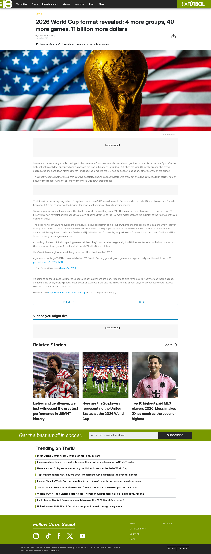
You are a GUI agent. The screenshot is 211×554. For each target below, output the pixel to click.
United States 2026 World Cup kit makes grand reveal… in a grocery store (79, 506)
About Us (167, 523)
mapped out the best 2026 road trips (67, 292)
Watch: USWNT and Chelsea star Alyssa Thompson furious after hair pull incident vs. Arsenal (90, 493)
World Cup (22, 4)
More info (54, 550)
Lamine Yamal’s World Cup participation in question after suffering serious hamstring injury (89, 481)
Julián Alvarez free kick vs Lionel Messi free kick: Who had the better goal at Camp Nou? (88, 487)
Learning (79, 4)
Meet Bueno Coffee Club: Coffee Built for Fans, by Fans (68, 455)
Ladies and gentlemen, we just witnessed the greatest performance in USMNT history (86, 462)
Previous (68, 302)
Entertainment (50, 4)
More (101, 4)
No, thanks (183, 548)
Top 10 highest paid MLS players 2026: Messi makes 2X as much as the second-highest (87, 474)
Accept (171, 548)
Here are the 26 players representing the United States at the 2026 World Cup (82, 468)
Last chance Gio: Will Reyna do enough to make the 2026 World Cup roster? (80, 500)
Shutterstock (169, 134)
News (35, 4)
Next (142, 302)
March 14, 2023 (68, 268)
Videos (66, 4)
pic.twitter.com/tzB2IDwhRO (48, 262)
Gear (91, 4)
